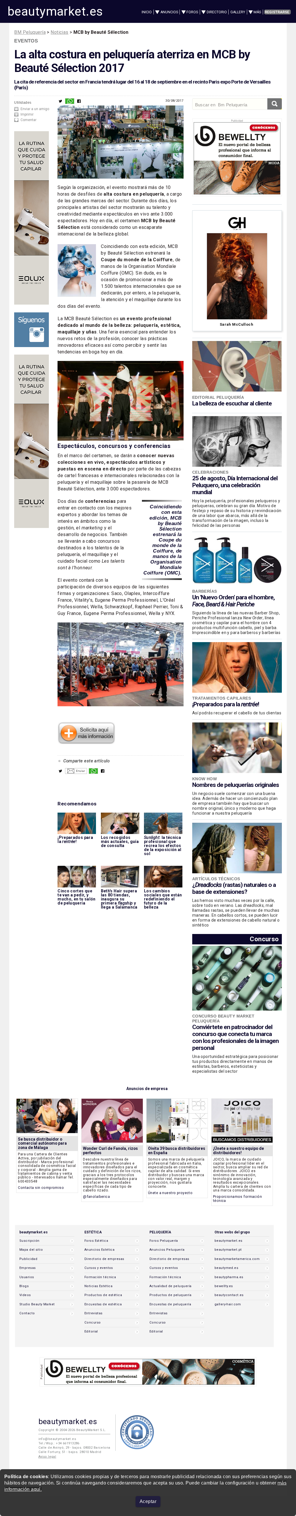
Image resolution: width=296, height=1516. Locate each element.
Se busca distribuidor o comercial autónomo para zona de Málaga (42, 1143)
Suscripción (29, 1241)
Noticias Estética (98, 1286)
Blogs (24, 1286)
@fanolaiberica (96, 1196)
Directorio (217, 12)
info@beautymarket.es (57, 1439)
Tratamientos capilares (221, 698)
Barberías (204, 591)
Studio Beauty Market (37, 1304)
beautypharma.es (228, 1277)
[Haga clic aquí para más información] (86, 742)
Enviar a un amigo (35, 109)
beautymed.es (226, 1268)
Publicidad (28, 1259)
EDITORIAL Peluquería (218, 397)
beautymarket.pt (228, 1250)
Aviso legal (47, 1456)
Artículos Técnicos (216, 878)
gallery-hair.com (227, 1304)
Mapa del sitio (31, 1250)
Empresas (27, 1268)
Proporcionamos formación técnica (237, 1198)
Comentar (28, 120)
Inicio (147, 12)
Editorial (91, 1331)
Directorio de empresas (104, 1259)
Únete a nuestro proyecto (170, 1193)
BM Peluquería (30, 32)
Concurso (264, 939)
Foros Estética (96, 1241)
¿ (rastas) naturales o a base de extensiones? (234, 888)
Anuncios (169, 12)
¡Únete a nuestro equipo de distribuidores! (238, 1150)
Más (257, 12)
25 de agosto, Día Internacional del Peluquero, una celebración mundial (235, 485)
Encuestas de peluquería (170, 1304)
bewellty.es (223, 1286)
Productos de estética (103, 1295)
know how (204, 778)
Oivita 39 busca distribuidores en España (176, 1150)
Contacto (27, 1313)
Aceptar (148, 1501)
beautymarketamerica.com (237, 1259)
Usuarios (26, 1277)
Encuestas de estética (103, 1304)
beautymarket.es (55, 11)
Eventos (26, 41)
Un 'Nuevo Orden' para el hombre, (233, 601)
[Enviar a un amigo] (76, 772)
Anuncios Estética (99, 1250)
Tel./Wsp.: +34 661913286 (58, 1443)
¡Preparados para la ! (225, 704)
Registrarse (277, 12)
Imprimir (27, 114)
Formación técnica (100, 1277)
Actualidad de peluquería (170, 1286)
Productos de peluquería (170, 1295)
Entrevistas (93, 1313)
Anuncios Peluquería (166, 1250)
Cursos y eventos (98, 1268)
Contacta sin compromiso (41, 1187)
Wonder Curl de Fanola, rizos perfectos (110, 1150)
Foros (192, 12)
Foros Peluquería (163, 1241)
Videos (25, 1295)
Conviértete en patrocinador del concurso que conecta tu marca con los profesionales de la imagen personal (235, 1037)
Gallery (237, 12)
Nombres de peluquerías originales (235, 784)
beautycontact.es (229, 1295)
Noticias (59, 32)
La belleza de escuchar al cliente (232, 403)
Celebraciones (210, 472)
